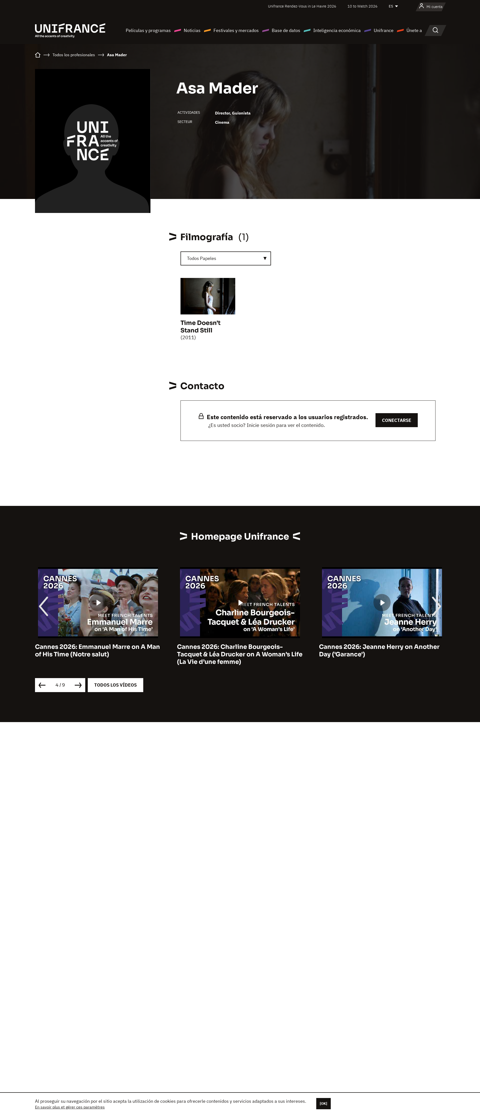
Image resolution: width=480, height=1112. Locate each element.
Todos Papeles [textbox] (201, 258)
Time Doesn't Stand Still (200, 326)
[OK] (323, 1103)
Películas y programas (148, 30)
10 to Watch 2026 (363, 6)
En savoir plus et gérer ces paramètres (70, 1107)
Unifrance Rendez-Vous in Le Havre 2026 (302, 6)
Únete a (414, 30)
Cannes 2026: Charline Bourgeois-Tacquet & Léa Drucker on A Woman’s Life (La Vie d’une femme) (239, 654)
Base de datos (286, 30)
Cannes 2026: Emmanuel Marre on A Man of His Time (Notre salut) (97, 650)
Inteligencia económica (337, 30)
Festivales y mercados (236, 30)
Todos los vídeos (115, 685)
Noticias (192, 30)
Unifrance (384, 30)
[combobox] (225, 258)
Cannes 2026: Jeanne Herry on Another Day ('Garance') (379, 650)
